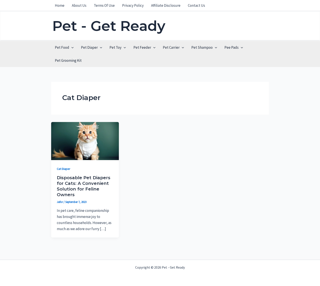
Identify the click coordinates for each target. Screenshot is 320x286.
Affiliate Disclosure (165, 5)
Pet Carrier (171, 47)
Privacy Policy (133, 5)
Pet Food (62, 47)
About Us (79, 5)
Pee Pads (231, 47)
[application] (71, 47)
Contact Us (196, 5)
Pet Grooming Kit (68, 60)
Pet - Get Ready (108, 25)
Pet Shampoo (202, 47)
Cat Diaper (63, 169)
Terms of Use (104, 5)
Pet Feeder (142, 47)
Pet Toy (115, 47)
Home (59, 5)
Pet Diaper (89, 47)
